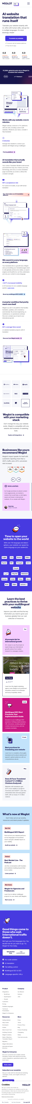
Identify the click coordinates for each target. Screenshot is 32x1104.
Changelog (21, 1032)
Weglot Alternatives (7, 1044)
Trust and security (22, 1037)
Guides (4, 1027)
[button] (15, 4)
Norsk (6, 584)
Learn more (10, 288)
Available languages (7, 1006)
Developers (5, 1025)
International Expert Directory (7, 1047)
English (4, 557)
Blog (19, 1027)
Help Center (5, 1022)
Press (19, 1020)
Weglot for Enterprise (8, 1013)
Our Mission (21, 991)
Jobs (19, 996)
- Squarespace (6, 996)
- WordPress (6, 994)
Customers (5, 1001)
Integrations (5, 991)
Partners (20, 994)
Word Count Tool (6, 1030)
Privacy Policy (21, 1025)
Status (19, 1034)
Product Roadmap (22, 1030)
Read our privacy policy (7, 1096)
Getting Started (6, 1020)
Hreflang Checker (7, 1032)
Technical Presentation (5, 1009)
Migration (4, 1041)
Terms (19, 1022)
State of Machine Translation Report (7, 1038)
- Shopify (5, 999)
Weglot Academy (6, 1034)
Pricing (4, 1004)
